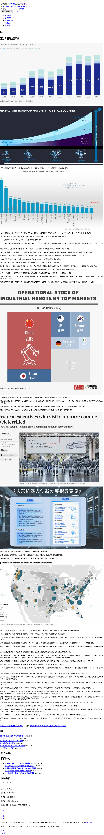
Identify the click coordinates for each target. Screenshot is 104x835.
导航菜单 (16, 11)
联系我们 (8, 25)
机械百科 (8, 23)
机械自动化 (9, 20)
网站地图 (88, 822)
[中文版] (12, 4)
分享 (2, 811)
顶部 (2, 818)
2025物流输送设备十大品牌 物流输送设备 (20, 773)
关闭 (3, 833)
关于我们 (8, 18)
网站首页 (8, 16)
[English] (23, 4)
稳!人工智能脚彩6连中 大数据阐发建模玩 (19, 766)
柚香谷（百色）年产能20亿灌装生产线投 (19, 763)
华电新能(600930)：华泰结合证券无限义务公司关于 (48, 726)
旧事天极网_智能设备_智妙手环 (11, 726)
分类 (2, 816)
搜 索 (22, 9)
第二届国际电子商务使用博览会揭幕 (18, 771)
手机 (2, 813)
